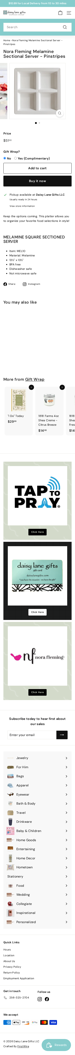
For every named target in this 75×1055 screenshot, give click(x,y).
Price (7, 133)
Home (6, 40)
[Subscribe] (62, 735)
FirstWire (23, 1046)
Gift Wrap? (11, 152)
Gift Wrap (35, 379)
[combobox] (37, 27)
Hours (7, 949)
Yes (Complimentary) (34, 158)
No (9, 158)
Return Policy (11, 972)
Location (8, 955)
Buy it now (37, 181)
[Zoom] (59, 113)
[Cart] (60, 13)
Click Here (37, 532)
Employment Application (18, 978)
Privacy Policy (12, 966)
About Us (9, 961)
